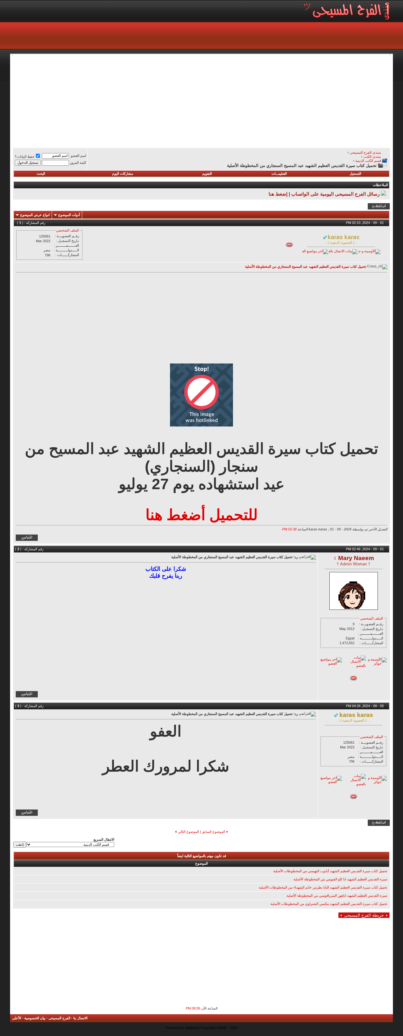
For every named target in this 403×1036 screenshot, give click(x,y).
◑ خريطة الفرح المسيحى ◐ (364, 915)
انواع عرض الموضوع (35, 215)
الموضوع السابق (213, 831)
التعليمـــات (279, 173)
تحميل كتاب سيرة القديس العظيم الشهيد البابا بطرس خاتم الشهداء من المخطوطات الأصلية (323, 887)
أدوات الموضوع (69, 215)
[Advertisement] (201, 100)
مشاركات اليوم (122, 173)
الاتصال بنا (80, 1018)
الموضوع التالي (188, 831)
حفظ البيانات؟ (25, 156)
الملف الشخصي (67, 230)
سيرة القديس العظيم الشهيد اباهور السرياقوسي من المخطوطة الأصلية (337, 895)
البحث (41, 173)
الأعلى (16, 1018)
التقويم (207, 173)
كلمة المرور (78, 162)
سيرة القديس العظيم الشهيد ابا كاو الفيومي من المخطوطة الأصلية (340, 879)
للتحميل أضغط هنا (201, 515)
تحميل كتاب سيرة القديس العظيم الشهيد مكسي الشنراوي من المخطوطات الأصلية (328, 904)
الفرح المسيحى (59, 1018)
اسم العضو (78, 155)
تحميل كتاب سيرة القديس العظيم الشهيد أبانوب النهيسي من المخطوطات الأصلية (330, 871)
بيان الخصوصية (34, 1018)
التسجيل (355, 173)
